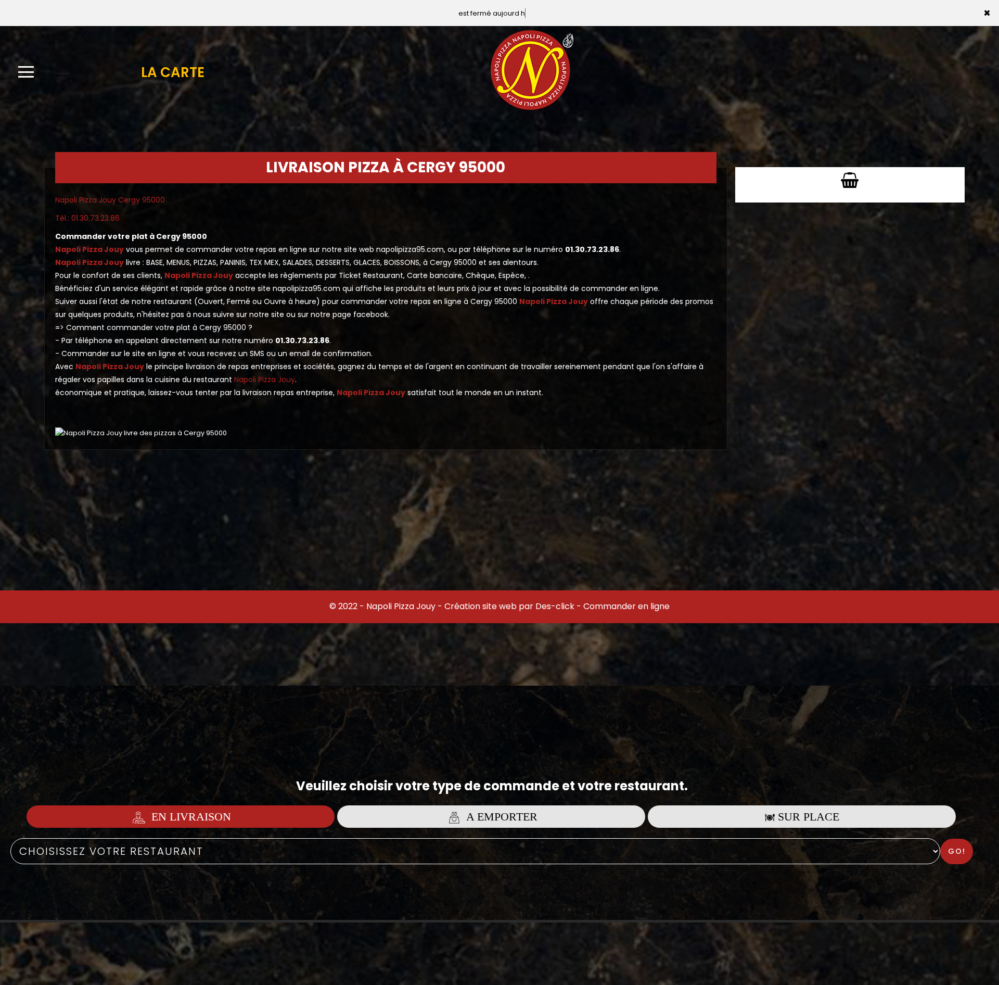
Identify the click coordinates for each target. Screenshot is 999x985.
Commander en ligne (626, 606)
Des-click (554, 606)
